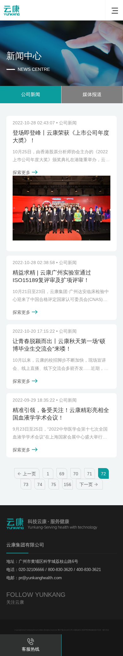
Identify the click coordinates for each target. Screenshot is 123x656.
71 (89, 473)
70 (75, 473)
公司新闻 (30, 94)
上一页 (29, 473)
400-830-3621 (93, 620)
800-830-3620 (93, 626)
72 (103, 473)
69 (61, 473)
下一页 (86, 484)
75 (53, 484)
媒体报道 (92, 94)
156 (67, 484)
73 (25, 484)
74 (39, 484)
